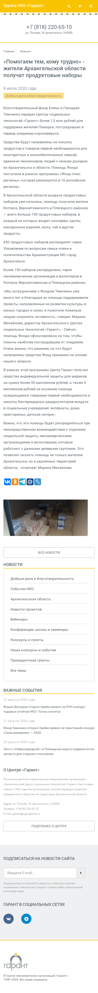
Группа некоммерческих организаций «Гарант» (37, 975)
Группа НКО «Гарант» (23, 5)
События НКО (22, 589)
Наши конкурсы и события (33, 650)
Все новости (49, 552)
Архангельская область (30, 599)
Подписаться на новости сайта (39, 858)
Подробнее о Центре (49, 826)
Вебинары (19, 619)
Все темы (18, 670)
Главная (8, 51)
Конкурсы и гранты (27, 640)
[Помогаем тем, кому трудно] (45, 518)
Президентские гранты (29, 660)
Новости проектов (26, 609)
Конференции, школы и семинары (39, 629)
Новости (13, 564)
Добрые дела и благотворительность (34, 96)
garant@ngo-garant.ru (26, 813)
